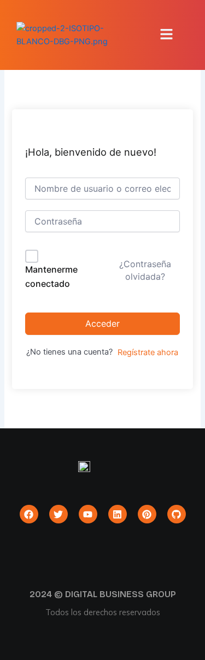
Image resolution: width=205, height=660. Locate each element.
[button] (167, 34)
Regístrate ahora (148, 352)
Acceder (102, 323)
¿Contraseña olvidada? (145, 269)
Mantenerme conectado (51, 276)
